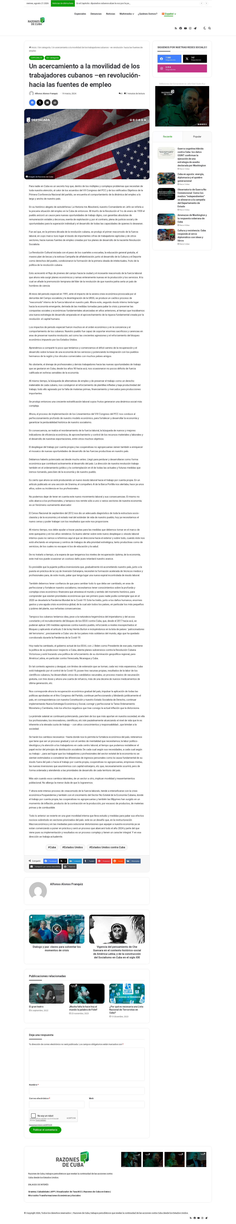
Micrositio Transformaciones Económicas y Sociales (54, 1195)
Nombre (34, 1085)
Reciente (167, 136)
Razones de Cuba (36, 1173)
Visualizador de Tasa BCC (69, 1191)
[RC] (36, 21)
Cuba (53, 847)
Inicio (33, 47)
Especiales (80, 14)
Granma (32, 1191)
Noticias (110, 14)
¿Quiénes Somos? (147, 14)
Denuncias (96, 14)
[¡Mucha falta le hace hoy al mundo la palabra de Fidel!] (87, 994)
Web (91, 1098)
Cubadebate (43, 1191)
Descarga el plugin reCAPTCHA (40, 1125)
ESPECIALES (36, 58)
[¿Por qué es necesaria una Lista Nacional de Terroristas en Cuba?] (127, 994)
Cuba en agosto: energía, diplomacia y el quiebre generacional (191, 177)
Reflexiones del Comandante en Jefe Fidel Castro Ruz (182, 84)
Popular (197, 136)
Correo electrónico (39, 1098)
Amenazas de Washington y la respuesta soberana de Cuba (192, 218)
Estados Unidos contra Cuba (108, 847)
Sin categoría (44, 47)
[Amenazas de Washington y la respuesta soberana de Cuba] (166, 219)
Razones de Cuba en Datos (97, 1191)
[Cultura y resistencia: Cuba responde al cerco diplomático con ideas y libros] (166, 235)
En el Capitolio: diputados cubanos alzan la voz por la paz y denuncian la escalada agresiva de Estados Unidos (127, 3)
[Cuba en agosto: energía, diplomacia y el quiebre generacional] (166, 179)
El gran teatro (36, 1006)
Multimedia (126, 14)
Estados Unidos (73, 847)
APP (53, 1191)
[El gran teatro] (46, 994)
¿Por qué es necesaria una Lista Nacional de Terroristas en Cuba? (126, 1009)
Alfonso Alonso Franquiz (46, 93)
